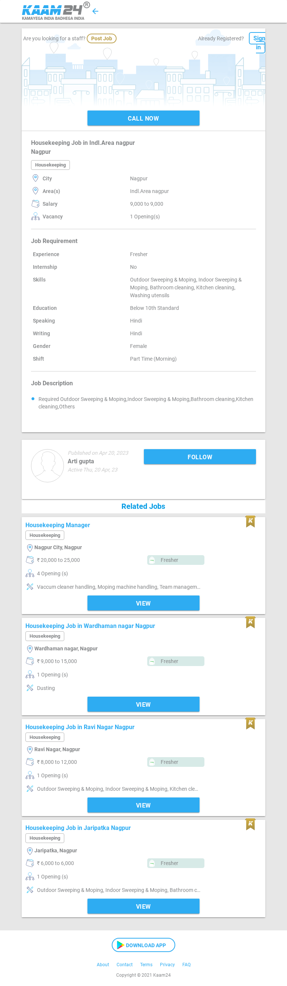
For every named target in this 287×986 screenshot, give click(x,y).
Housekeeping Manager (57, 525)
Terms (146, 964)
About (103, 964)
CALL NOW (143, 118)
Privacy (167, 964)
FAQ (186, 964)
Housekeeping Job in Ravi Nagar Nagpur (80, 727)
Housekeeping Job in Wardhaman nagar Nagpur (90, 625)
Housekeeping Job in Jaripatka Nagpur (78, 827)
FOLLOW (200, 457)
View (143, 603)
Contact (125, 964)
